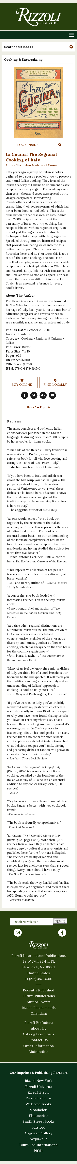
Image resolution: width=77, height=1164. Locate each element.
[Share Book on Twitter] (34, 395)
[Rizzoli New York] (38, 17)
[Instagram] (18, 933)
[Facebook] (62, 933)
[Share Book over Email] (52, 395)
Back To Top (36, 407)
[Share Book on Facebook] (24, 395)
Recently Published (38, 990)
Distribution (38, 1051)
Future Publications (39, 996)
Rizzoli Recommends (38, 1008)
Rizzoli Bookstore (38, 1022)
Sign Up (60, 921)
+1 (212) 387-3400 (38, 979)
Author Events (38, 1002)
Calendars (38, 1013)
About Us (38, 1028)
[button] (38, 47)
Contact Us (38, 1040)
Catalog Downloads (38, 1034)
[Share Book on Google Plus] (43, 395)
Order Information (38, 1046)
